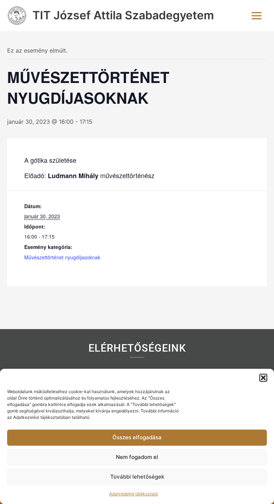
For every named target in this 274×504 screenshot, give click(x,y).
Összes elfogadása (137, 437)
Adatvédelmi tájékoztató (133, 493)
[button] (263, 377)
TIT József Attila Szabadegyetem (123, 15)
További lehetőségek (137, 476)
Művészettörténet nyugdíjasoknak (62, 257)
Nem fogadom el (137, 457)
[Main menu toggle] (256, 15)
